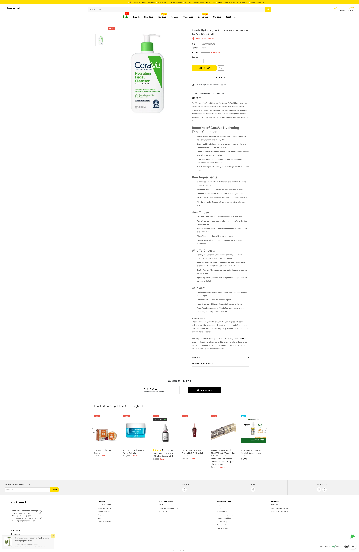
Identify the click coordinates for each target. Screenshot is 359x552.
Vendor (195, 48)
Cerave (204, 48)
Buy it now (220, 77)
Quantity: (195, 57)
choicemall (13, 8)
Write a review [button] (205, 390)
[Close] (53, 536)
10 (197, 85)
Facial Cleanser (239, 339)
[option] (145, 73)
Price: (195, 52)
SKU (193, 44)
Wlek (184, 551)
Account (342, 10)
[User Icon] (343, 8)
